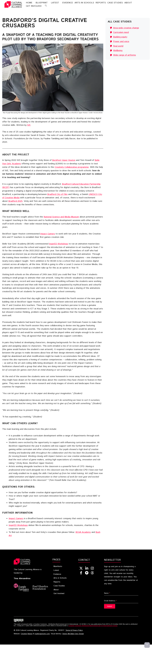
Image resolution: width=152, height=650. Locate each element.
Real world (118, 46)
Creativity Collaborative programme (72, 167)
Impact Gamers (47, 233)
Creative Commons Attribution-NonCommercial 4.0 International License (93, 626)
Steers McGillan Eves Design (73, 634)
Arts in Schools (60, 578)
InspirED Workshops (58, 243)
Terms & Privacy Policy (74, 630)
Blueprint (42, 2)
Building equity (120, 36)
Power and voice (121, 41)
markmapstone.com (42, 634)
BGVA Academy (83, 532)
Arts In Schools (84, 2)
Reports (101, 2)
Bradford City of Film (57, 194)
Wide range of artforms (124, 55)
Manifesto (58, 566)
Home (29, 2)
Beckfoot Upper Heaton (63, 160)
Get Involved (34, 6)
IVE (28, 125)
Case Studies (115, 2)
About (128, 2)
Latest (55, 2)
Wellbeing (117, 50)
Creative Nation (26, 634)
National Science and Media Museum (61, 216)
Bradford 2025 (15, 201)
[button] (46, 6)
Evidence (67, 2)
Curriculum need (121, 32)
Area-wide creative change (126, 27)
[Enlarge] (100, 46)
